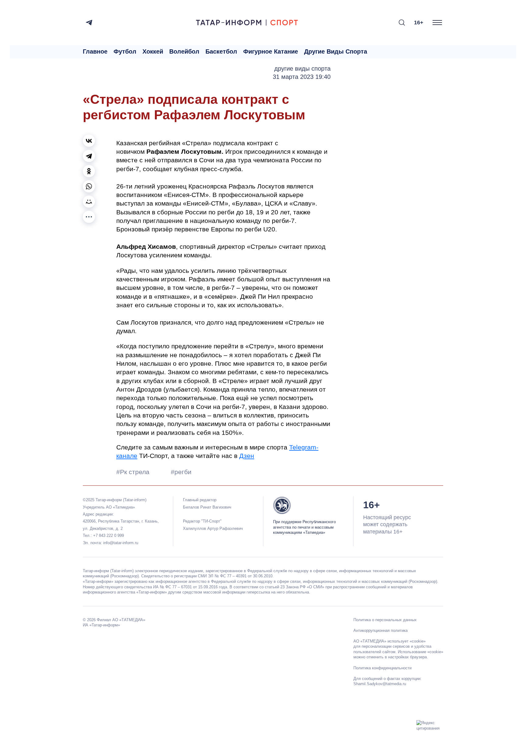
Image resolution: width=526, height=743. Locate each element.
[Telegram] (89, 22)
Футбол (125, 51)
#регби (181, 471)
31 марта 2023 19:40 (302, 76)
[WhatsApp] (89, 186)
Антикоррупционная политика (380, 630)
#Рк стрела (133, 471)
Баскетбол (221, 51)
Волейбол (184, 51)
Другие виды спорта (335, 51)
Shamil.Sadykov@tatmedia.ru (379, 683)
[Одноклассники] (89, 171)
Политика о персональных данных (385, 620)
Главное (95, 51)
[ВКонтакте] (89, 141)
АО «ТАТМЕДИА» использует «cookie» (389, 641)
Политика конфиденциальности (382, 668)
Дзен (246, 455)
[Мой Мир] (89, 201)
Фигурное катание (270, 51)
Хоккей (152, 51)
